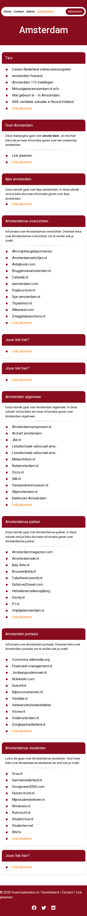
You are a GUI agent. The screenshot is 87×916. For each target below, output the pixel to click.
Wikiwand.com (23, 310)
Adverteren (75, 11)
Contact (19, 11)
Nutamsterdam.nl (25, 466)
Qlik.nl (16, 479)
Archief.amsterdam (27, 433)
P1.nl (15, 604)
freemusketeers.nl (25, 892)
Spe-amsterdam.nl (26, 297)
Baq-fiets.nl (20, 565)
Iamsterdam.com (25, 284)
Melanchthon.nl (23, 459)
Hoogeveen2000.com (28, 787)
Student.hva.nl (22, 819)
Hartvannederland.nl (27, 780)
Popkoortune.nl (23, 290)
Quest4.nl (19, 685)
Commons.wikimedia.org (31, 659)
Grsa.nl (17, 774)
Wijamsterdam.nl (24, 492)
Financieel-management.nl (32, 666)
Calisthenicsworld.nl (27, 578)
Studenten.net (22, 825)
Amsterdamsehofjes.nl (29, 258)
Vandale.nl (20, 698)
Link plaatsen (45, 11)
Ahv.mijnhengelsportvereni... (33, 251)
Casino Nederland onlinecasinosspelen (41, 69)
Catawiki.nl (20, 277)
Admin (30, 11)
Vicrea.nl (18, 711)
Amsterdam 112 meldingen (32, 82)
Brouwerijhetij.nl (24, 571)
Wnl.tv (16, 832)
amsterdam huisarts (27, 76)
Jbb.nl (16, 440)
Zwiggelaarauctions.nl (28, 316)
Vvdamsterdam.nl (25, 718)
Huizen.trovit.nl (23, 793)
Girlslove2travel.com (27, 584)
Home (7, 11)
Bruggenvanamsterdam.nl (31, 271)
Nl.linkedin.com (23, 679)
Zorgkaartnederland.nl (28, 724)
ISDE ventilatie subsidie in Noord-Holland (43, 102)
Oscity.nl (18, 597)
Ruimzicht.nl (21, 813)
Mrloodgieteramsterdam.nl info (35, 89)
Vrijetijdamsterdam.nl (28, 610)
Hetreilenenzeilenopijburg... (32, 591)
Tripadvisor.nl (22, 303)
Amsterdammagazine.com (32, 552)
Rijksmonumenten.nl (27, 692)
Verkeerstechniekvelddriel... (32, 705)
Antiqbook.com (23, 264)
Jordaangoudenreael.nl (29, 672)
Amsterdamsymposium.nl (31, 427)
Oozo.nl (18, 472)
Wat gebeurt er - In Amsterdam (36, 95)
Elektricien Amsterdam (29, 498)
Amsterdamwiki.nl (25, 558)
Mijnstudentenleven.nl (28, 800)
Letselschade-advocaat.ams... (35, 446)
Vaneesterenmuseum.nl (30, 485)
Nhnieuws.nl (21, 806)
